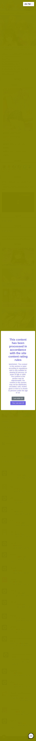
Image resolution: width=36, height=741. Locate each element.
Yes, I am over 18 (18, 403)
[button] (31, 736)
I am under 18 (18, 398)
